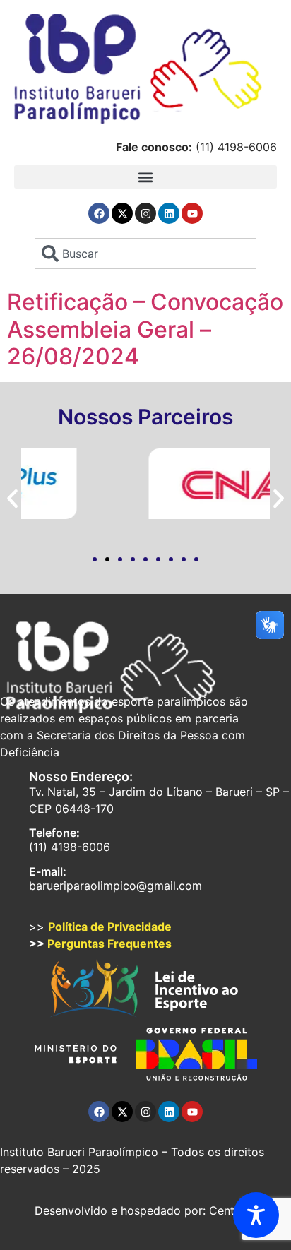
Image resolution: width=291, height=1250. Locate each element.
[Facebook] (98, 213)
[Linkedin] (168, 213)
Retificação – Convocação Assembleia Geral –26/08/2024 (145, 329)
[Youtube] (192, 213)
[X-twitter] (122, 213)
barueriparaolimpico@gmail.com (115, 886)
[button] (145, 177)
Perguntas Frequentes (109, 943)
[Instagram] (145, 213)
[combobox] (145, 253)
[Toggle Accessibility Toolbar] (256, 1215)
